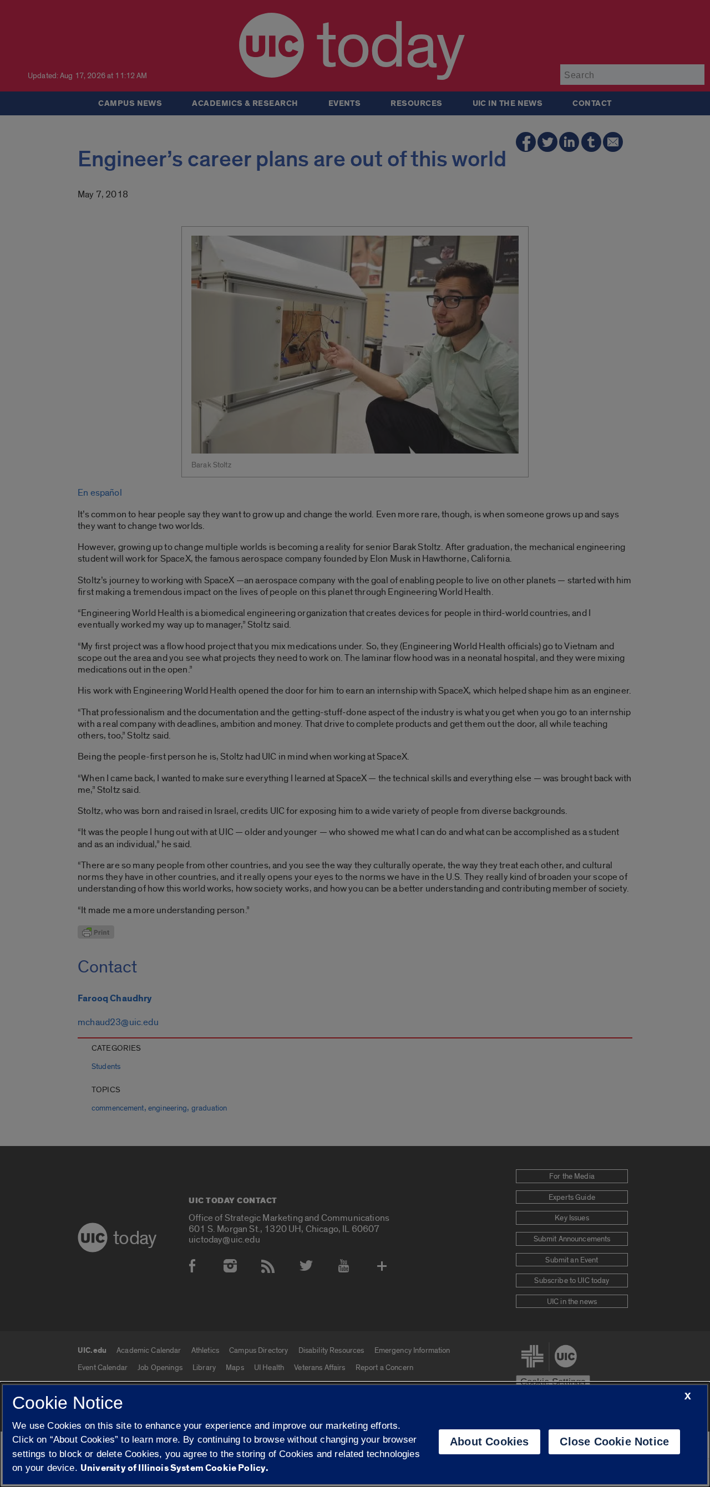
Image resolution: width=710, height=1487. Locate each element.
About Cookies (489, 1441)
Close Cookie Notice (614, 1441)
